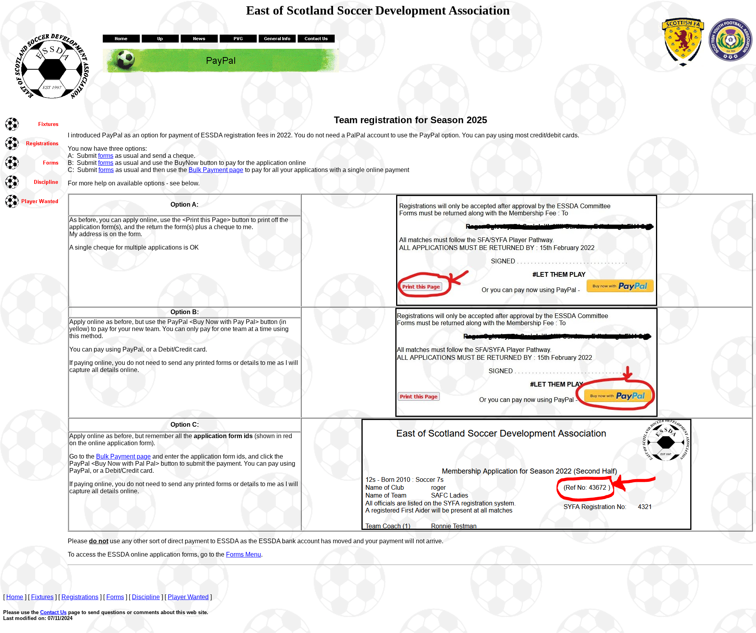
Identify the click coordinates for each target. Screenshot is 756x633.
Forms (115, 597)
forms (105, 155)
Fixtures (42, 597)
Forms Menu (243, 554)
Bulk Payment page (216, 170)
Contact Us (53, 612)
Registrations (79, 597)
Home (14, 597)
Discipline (146, 597)
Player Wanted (188, 597)
